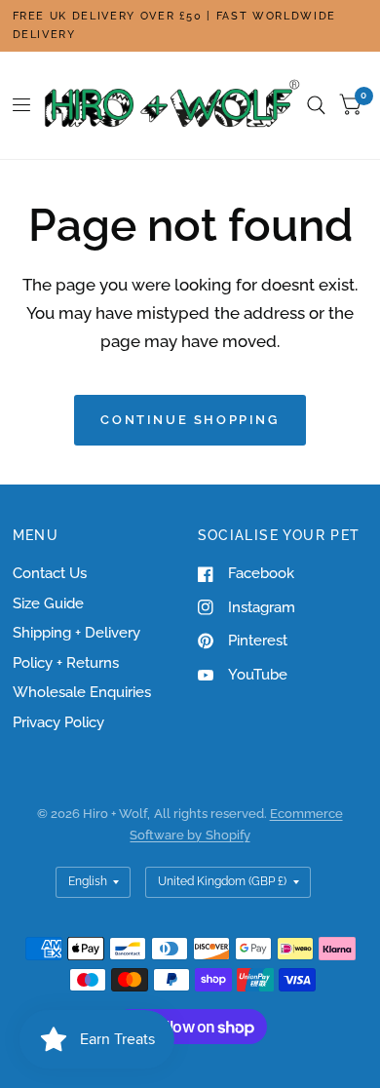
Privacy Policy (58, 722)
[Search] (316, 105)
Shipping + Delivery (76, 632)
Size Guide (48, 603)
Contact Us (50, 573)
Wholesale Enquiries (82, 692)
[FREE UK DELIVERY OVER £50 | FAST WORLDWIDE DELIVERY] (190, 26)
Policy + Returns (66, 663)
